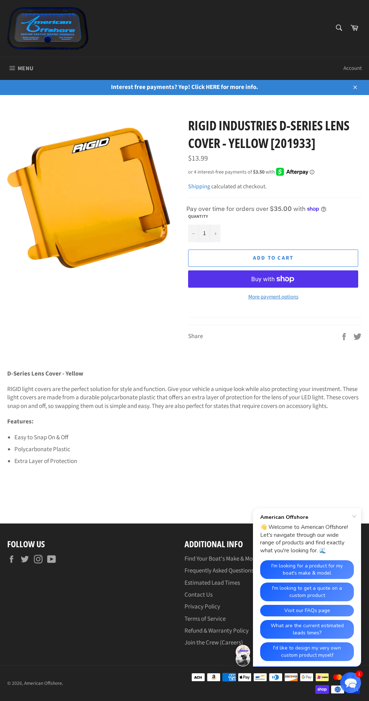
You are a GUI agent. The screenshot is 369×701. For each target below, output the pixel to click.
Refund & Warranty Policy (216, 630)
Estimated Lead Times (212, 583)
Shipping (199, 186)
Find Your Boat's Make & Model (222, 558)
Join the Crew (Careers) (213, 642)
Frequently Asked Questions (219, 570)
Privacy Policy (202, 606)
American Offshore (43, 683)
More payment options (273, 297)
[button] (350, 682)
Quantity (198, 217)
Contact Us (198, 594)
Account (352, 68)
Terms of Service (205, 619)
